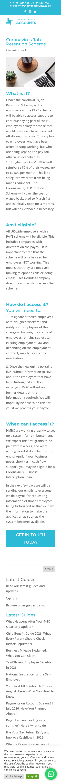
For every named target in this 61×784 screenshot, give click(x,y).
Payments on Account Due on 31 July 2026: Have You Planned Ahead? (29, 708)
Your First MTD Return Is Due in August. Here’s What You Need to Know (30, 691)
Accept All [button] (32, 776)
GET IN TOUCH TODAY (30, 538)
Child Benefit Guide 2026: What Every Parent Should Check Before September (28, 638)
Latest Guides (20, 579)
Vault (24, 50)
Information (12, 50)
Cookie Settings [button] (14, 776)
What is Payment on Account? (27, 744)
